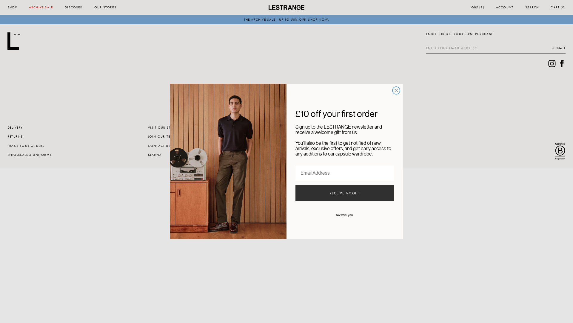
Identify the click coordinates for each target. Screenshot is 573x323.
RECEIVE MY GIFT (345, 193)
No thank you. (344, 215)
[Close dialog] (396, 90)
